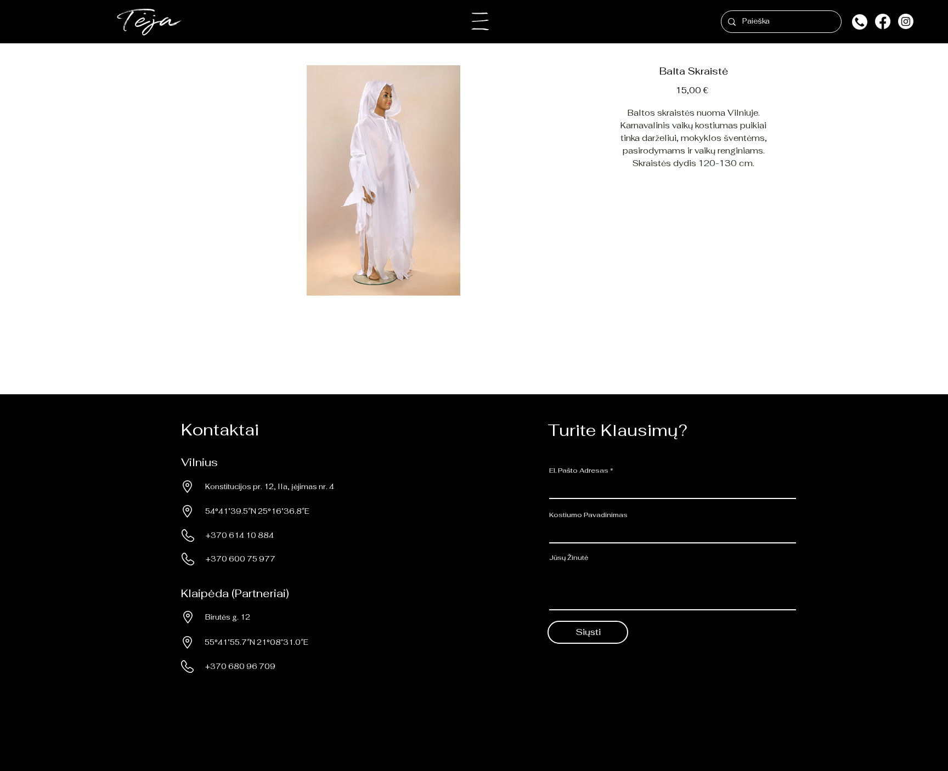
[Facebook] (882, 21)
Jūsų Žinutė (569, 557)
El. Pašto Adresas (578, 470)
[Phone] (859, 21)
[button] (480, 21)
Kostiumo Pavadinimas (588, 515)
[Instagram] (905, 21)
